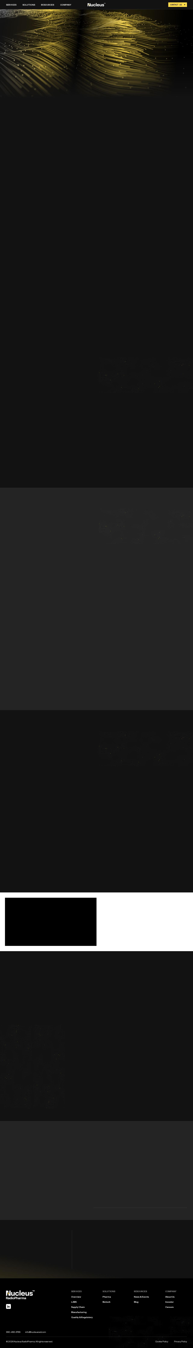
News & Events (141, 1297)
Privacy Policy (180, 1341)
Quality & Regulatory (82, 1317)
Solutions (28, 5)
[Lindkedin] (8, 1306)
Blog (136, 1302)
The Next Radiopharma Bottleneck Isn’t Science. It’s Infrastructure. (106, 1070)
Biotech (106, 1302)
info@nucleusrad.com (35, 1332)
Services (11, 5)
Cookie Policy (161, 1341)
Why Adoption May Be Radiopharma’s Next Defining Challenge (105, 979)
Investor (169, 1302)
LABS (74, 1302)
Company (65, 5)
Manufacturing (78, 1312)
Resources (47, 5)
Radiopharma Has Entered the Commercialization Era (100, 1009)
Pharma (107, 1297)
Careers (169, 1307)
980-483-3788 (13, 1332)
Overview (76, 1297)
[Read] (187, 990)
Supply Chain (78, 1307)
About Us (169, 1297)
